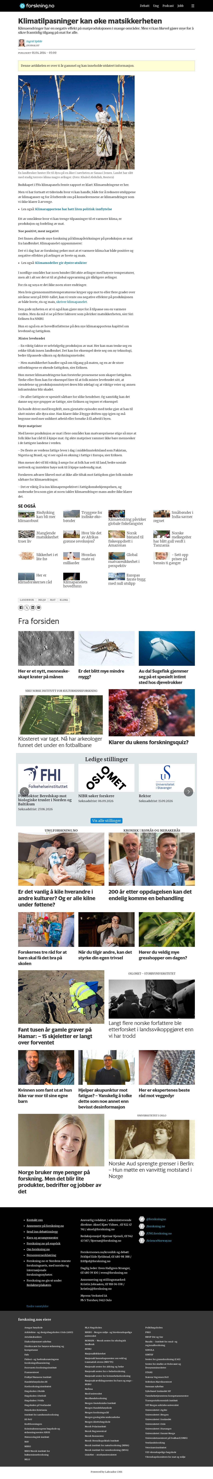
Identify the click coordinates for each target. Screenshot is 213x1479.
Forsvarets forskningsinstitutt (40, 1367)
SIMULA (149, 1350)
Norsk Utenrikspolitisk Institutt (102, 1440)
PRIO (148, 1332)
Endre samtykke (37, 1306)
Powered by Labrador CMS (106, 1471)
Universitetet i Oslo (155, 1424)
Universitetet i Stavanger (158, 1428)
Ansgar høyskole (33, 1327)
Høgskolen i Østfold (35, 1395)
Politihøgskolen (154, 1327)
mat (53, 600)
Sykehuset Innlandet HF (158, 1391)
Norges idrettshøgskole (97, 1421)
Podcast (168, 6)
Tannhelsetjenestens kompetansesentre (167, 1395)
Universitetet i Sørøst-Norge (160, 1433)
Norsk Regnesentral (95, 1431)
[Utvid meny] (193, 6)
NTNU (88, 1349)
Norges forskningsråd (97, 1412)
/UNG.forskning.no (159, 1233)
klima (64, 600)
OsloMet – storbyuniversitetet (101, 1454)
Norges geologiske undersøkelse (102, 1417)
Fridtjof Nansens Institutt (37, 1377)
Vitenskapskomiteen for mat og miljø (165, 1456)
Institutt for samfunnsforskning (41, 1414)
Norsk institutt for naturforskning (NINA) (107, 1445)
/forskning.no (155, 1226)
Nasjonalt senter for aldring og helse (104, 1366)
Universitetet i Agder (156, 1410)
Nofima (89, 1389)
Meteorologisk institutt (36, 1437)
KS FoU (28, 1419)
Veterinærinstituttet (155, 1447)
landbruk (27, 600)
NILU (27, 1459)
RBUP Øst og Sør (154, 1337)
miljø (42, 600)
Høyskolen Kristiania (35, 1410)
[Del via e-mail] (38, 607)
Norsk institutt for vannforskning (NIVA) (106, 1450)
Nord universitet (93, 1393)
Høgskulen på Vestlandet (37, 1405)
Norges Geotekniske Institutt (100, 1403)
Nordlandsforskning (96, 1398)
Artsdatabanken (33, 1337)
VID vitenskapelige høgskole (160, 1452)
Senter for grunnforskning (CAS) (162, 1359)
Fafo (26, 1354)
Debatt (144, 6)
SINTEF (149, 1354)
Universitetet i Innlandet (158, 1419)
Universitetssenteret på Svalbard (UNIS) (166, 1438)
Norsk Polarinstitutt (95, 1426)
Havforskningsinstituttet (37, 1386)
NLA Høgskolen (93, 1327)
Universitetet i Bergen (157, 1414)
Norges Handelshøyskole (98, 1407)
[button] (24, 791)
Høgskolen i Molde (34, 1391)
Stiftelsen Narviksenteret (158, 1381)
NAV (26, 1441)
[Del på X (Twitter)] (26, 607)
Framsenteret (31, 1372)
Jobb (181, 6)
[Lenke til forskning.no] (75, 4)
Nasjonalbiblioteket (95, 1353)
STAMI (148, 1372)
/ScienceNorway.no (159, 1240)
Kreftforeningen (33, 1424)
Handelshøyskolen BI (35, 1381)
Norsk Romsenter (94, 1436)
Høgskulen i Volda (34, 1400)
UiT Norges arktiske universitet (162, 1405)
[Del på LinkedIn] (32, 607)
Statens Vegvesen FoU (157, 1377)
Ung (156, 6)
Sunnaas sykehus (154, 1386)
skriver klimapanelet (71, 302)
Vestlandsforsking (155, 1442)
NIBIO (27, 1446)
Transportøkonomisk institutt (161, 1400)
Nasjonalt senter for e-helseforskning (105, 1371)
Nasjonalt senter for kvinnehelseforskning (108, 1376)
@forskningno (156, 1219)
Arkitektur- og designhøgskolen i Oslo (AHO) (48, 1332)
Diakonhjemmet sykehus (37, 1341)
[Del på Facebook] (21, 607)
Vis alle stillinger (106, 821)
